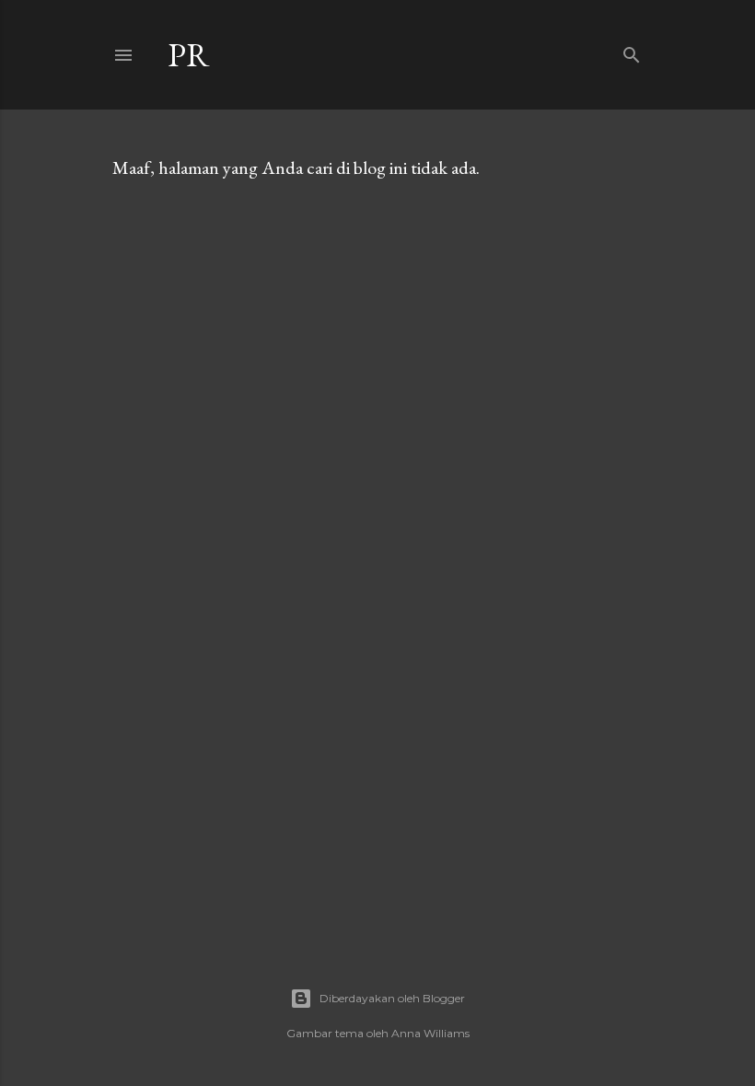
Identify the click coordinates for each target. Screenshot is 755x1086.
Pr (189, 54)
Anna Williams (430, 1033)
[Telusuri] (632, 51)
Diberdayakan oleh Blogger (392, 998)
